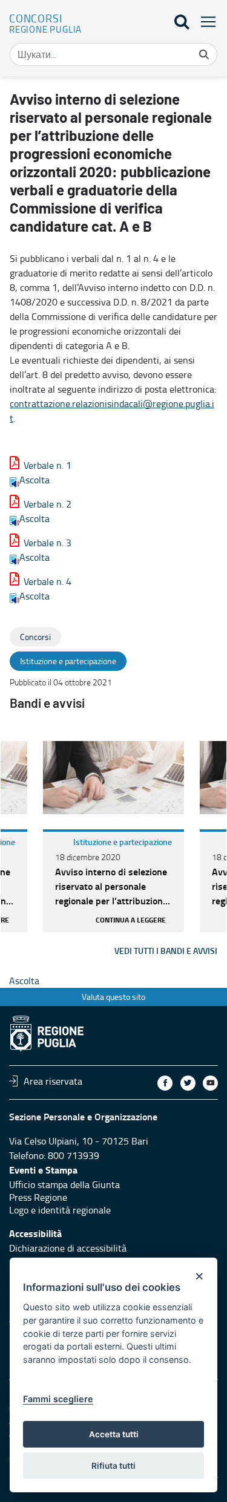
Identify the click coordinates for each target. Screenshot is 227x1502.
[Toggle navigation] (204, 21)
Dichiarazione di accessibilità (68, 1248)
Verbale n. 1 (47, 465)
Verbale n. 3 (47, 542)
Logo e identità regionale (60, 1209)
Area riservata (53, 1081)
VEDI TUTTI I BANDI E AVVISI (165, 950)
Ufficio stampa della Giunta (64, 1184)
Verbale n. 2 (47, 504)
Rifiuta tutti (113, 1466)
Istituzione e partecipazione (122, 841)
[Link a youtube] (210, 1083)
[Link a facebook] (165, 1083)
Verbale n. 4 (47, 581)
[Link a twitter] (188, 1083)
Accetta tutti (114, 1434)
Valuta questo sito (113, 996)
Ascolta (34, 479)
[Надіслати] (204, 54)
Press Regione (38, 1197)
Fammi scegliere (58, 1399)
